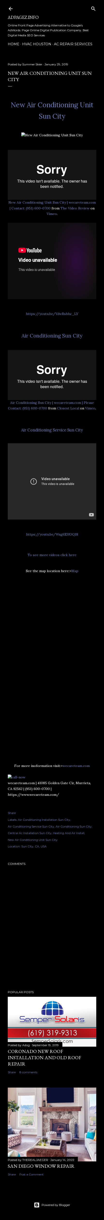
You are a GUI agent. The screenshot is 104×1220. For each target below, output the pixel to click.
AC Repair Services (73, 44)
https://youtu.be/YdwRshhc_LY (52, 314)
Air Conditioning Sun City (52, 335)
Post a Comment (31, 1174)
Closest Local (68, 408)
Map (74, 571)
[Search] (93, 7)
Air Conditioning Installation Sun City (44, 819)
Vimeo (52, 214)
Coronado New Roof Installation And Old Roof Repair (44, 1057)
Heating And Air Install (68, 833)
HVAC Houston (36, 44)
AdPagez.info (23, 17)
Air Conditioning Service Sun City (52, 430)
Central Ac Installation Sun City (30, 833)
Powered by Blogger (56, 1205)
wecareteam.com (76, 766)
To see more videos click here (52, 555)
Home (13, 44)
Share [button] (12, 813)
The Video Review (74, 208)
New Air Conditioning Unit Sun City (33, 840)
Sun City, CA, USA (34, 846)
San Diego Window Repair (41, 1166)
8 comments (28, 1072)
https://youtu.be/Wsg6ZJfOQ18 (52, 534)
